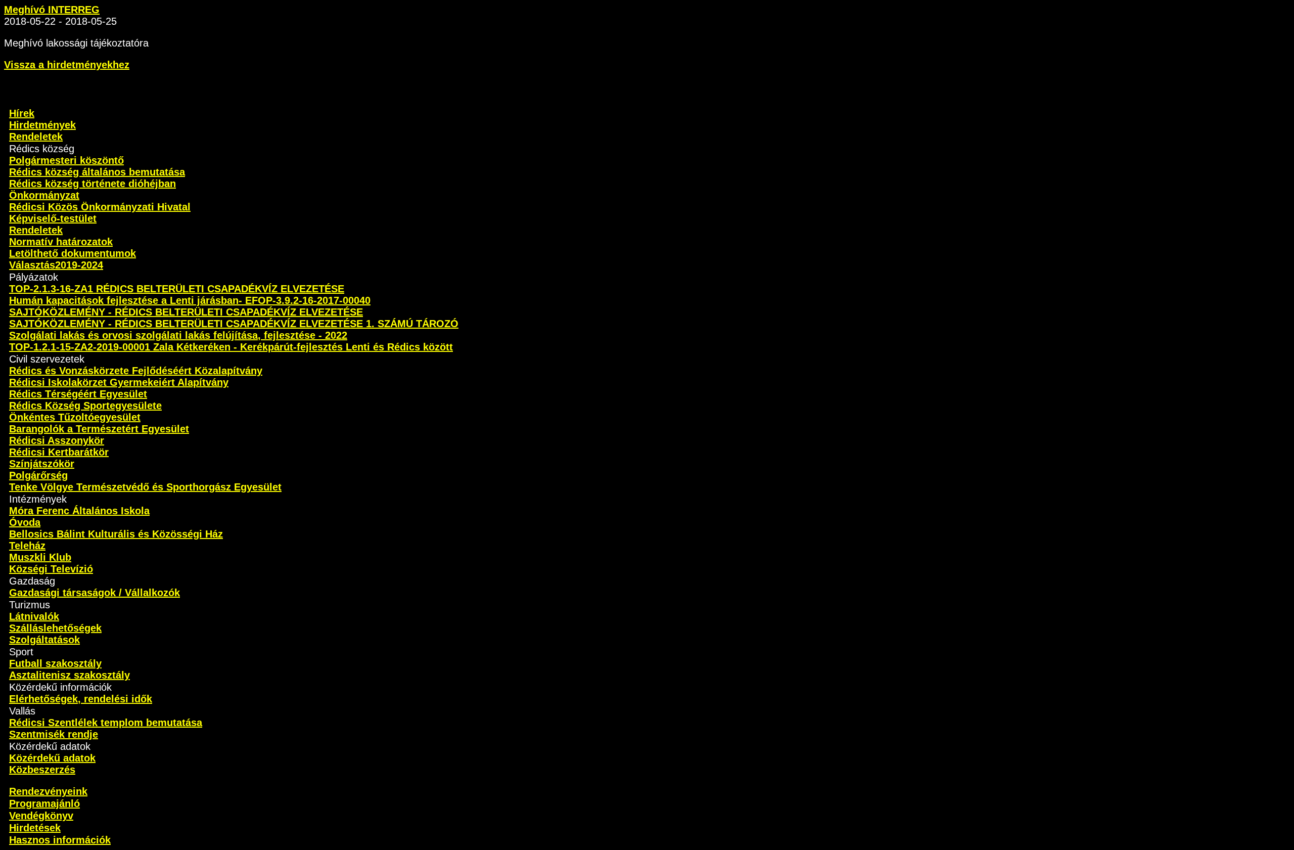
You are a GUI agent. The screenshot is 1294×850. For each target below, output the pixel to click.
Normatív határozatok (61, 241)
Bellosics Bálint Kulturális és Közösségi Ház (116, 534)
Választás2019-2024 (56, 265)
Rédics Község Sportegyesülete (85, 405)
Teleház (27, 545)
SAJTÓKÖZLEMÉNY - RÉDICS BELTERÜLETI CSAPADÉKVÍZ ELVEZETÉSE (186, 312)
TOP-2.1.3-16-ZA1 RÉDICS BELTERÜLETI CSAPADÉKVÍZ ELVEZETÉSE (176, 288)
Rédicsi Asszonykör (56, 440)
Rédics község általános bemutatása (97, 171)
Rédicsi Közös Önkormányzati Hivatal (100, 206)
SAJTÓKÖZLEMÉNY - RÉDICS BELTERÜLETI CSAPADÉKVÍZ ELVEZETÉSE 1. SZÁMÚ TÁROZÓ (233, 323)
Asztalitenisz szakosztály (69, 675)
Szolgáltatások (44, 639)
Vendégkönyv (41, 815)
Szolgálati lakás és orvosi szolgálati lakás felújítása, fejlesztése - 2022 (178, 335)
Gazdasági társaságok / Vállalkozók (94, 592)
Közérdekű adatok (52, 758)
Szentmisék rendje (53, 734)
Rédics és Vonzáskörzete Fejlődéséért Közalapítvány (135, 370)
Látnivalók (34, 616)
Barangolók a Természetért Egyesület (99, 428)
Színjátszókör (41, 463)
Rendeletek (36, 136)
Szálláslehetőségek (55, 628)
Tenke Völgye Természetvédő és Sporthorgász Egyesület (145, 487)
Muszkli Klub (40, 557)
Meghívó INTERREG (52, 9)
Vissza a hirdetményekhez (66, 64)
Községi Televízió (51, 568)
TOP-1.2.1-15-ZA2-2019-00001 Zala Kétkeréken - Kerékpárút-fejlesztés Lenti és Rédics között (231, 346)
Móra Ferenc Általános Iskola (79, 510)
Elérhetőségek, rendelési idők (80, 698)
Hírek (21, 113)
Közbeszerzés (42, 769)
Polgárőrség (38, 475)
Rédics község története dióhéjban (92, 183)
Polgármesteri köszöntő (66, 160)
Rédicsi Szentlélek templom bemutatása (105, 722)
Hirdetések (35, 827)
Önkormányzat (44, 195)
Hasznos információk (60, 839)
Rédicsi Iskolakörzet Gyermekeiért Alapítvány (118, 382)
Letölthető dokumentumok (72, 253)
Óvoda (24, 522)
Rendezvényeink (48, 791)
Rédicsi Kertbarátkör (59, 452)
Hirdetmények (42, 124)
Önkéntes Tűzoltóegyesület (75, 417)
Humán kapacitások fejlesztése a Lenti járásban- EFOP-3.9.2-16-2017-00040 (190, 300)
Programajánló (44, 803)
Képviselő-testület (53, 218)
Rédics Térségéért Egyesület (78, 393)
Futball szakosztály (55, 663)
